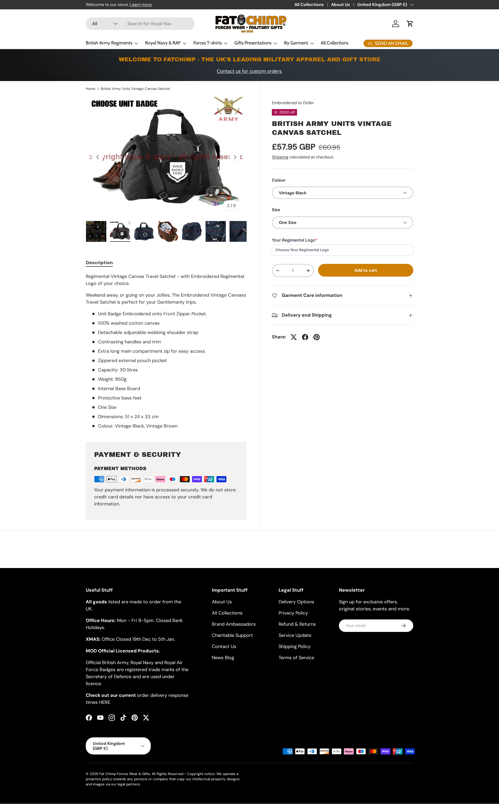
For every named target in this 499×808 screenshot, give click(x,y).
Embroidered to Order (293, 102)
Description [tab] (99, 262)
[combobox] (140, 23)
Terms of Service (296, 658)
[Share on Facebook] (305, 337)
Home (90, 89)
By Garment (296, 43)
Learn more (141, 4)
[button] (410, 23)
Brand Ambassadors (234, 624)
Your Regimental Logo (295, 240)
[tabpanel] (166, 351)
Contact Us (224, 646)
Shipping (280, 157)
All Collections (309, 4)
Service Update (295, 635)
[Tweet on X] (293, 337)
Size (276, 209)
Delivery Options (296, 602)
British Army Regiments (109, 43)
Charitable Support (232, 635)
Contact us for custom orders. (250, 71)
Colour (278, 180)
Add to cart (365, 270)
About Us (340, 4)
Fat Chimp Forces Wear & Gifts (124, 774)
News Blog (223, 658)
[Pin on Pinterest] (316, 337)
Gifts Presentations (252, 43)
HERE (104, 702)
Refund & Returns (297, 624)
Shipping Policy (295, 646)
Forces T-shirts (207, 43)
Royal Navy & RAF (163, 43)
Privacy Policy (293, 613)
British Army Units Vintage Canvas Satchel (135, 89)
